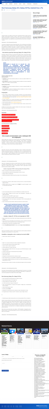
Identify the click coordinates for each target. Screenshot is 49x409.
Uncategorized (35, 28)
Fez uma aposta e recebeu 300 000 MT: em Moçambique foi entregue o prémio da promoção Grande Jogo (20, 339)
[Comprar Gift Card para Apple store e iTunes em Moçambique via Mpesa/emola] (12, 331)
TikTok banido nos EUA (44, 336)
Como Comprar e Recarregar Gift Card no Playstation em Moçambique (36, 337)
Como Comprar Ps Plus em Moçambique (28, 336)
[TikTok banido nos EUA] (44, 331)
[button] (3, 4)
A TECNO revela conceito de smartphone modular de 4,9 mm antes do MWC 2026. (40, 16)
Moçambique (11, 335)
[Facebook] (42, 1)
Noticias (34, 17)
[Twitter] (45, 1)
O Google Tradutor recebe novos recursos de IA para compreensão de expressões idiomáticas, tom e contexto (40, 20)
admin (18, 343)
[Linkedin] (44, 1)
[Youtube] (46, 1)
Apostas (34, 34)
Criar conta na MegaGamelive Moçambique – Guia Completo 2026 (39, 37)
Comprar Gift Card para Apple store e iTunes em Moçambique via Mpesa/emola (12, 338)
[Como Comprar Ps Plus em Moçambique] (28, 331)
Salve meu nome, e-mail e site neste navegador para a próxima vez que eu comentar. (13, 358)
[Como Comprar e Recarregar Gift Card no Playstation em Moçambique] (36, 331)
